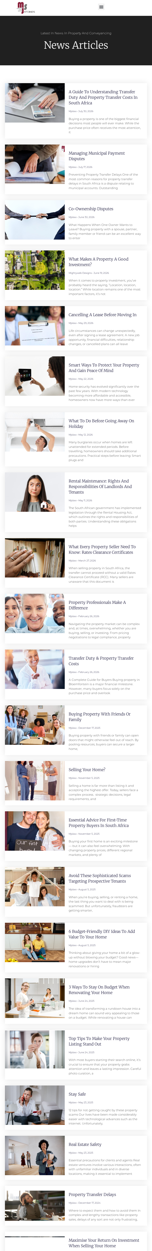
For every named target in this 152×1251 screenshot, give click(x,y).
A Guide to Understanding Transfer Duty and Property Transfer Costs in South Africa (103, 97)
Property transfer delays (92, 1194)
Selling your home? (87, 769)
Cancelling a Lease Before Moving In (103, 314)
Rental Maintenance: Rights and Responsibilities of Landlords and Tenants (100, 487)
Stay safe (77, 1094)
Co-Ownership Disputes (91, 208)
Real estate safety (85, 1144)
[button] (101, 7)
